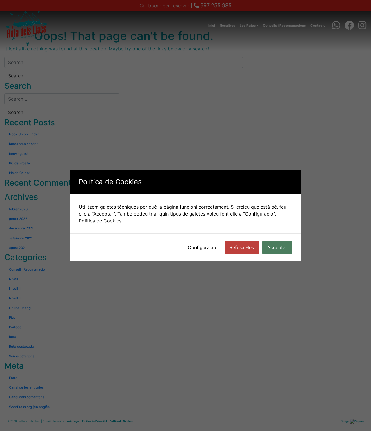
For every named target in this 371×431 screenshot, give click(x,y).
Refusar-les (242, 247)
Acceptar (277, 247)
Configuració (202, 247)
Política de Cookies (100, 221)
